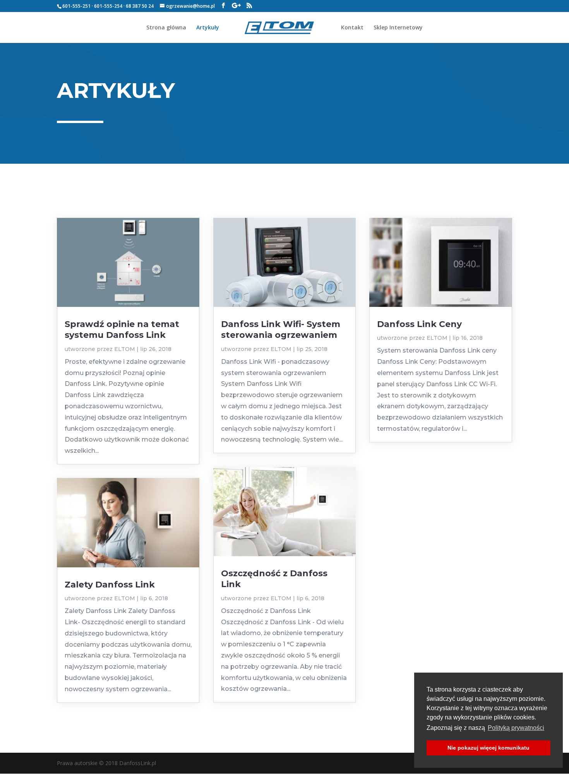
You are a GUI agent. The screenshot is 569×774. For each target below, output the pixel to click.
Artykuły (207, 28)
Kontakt (352, 28)
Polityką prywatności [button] (516, 727)
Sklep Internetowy (398, 28)
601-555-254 (108, 6)
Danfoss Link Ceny (419, 324)
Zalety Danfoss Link (110, 584)
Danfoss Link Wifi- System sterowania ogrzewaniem (280, 329)
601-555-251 (76, 6)
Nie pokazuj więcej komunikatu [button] (488, 748)
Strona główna (166, 28)
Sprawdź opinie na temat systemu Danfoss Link (122, 329)
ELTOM (124, 349)
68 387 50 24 (140, 6)
